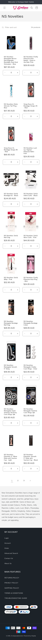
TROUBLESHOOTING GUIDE (15, 598)
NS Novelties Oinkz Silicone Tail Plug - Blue (11, 106)
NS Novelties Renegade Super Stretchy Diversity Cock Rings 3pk (10, 411)
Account (7, 543)
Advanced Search (11, 553)
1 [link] (11, 481)
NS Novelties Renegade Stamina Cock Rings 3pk (30, 410)
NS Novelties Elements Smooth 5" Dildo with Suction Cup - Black (31, 457)
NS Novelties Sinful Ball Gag (11, 236)
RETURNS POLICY (11, 578)
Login (6, 538)
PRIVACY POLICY (11, 583)
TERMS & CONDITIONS (13, 593)
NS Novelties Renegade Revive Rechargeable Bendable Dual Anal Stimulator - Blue (11, 60)
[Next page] (30, 480)
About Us (8, 563)
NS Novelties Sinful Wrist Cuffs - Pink (31, 236)
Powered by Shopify (30, 636)
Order (6, 548)
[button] (4, 7)
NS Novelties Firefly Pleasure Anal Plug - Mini (31, 279)
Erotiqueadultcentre (17, 636)
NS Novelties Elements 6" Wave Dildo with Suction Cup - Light (10, 457)
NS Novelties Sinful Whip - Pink (11, 278)
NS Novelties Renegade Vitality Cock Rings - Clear (30, 367)
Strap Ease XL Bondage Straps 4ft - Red (30, 106)
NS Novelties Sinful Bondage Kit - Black (11, 194)
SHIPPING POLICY (11, 588)
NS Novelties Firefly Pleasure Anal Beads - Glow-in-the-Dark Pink (31, 59)
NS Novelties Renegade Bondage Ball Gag (11, 323)
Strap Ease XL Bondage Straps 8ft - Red (11, 149)
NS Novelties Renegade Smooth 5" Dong (10, 367)
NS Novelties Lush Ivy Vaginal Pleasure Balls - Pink (30, 150)
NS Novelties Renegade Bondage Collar (30, 323)
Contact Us (8, 558)
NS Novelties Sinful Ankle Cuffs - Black (31, 194)
